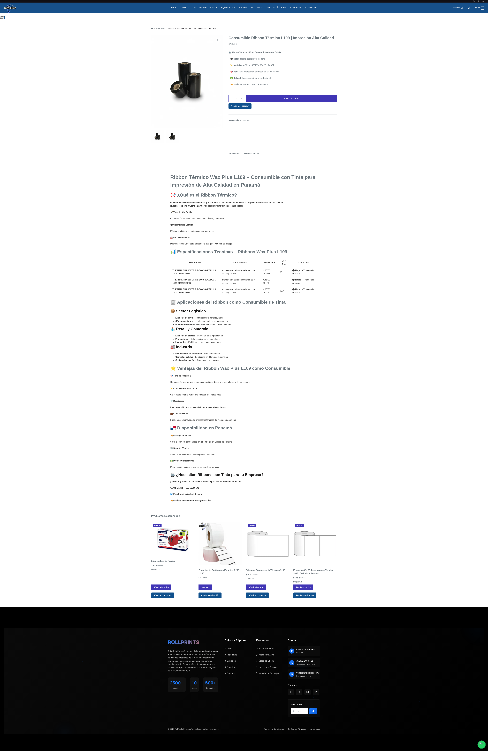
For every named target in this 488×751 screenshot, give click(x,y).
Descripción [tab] (234, 153)
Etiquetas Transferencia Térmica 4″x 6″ (265, 570)
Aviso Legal (315, 729)
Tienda (185, 8)
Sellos (243, 8)
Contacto (311, 8)
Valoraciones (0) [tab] (251, 153)
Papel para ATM (266, 654)
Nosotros (231, 667)
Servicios (231, 661)
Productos (232, 654)
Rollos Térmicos (276, 8)
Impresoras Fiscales (267, 667)
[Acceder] (469, 8)
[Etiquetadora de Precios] (173, 539)
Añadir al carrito (291, 98)
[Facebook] (474, 1)
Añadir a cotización (240, 106)
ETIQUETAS (245, 120)
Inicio (174, 8)
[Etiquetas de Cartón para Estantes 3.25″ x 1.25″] (220, 543)
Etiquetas (296, 8)
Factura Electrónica (205, 8)
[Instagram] (478, 1)
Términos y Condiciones (274, 729)
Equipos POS (228, 8)
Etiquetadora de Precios (163, 561)
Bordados (257, 8)
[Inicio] (152, 28)
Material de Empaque (268, 673)
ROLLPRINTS (183, 642)
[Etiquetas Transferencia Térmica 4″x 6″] (267, 543)
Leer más (205, 587)
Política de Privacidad (297, 729)
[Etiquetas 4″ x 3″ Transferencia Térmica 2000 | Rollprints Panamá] (315, 543)
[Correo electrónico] (483, 1)
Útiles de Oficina (266, 661)
